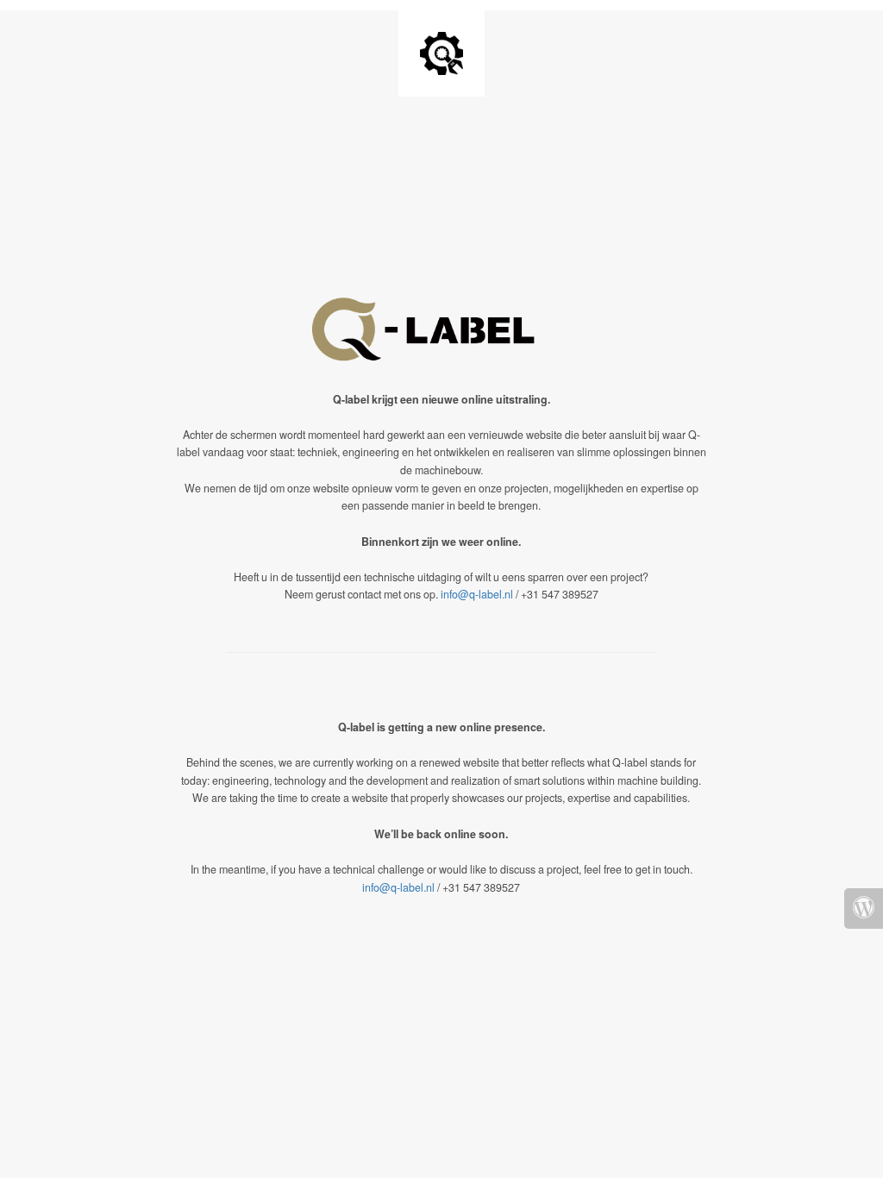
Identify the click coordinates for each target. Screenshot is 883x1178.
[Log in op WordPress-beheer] (863, 908)
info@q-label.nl (477, 594)
